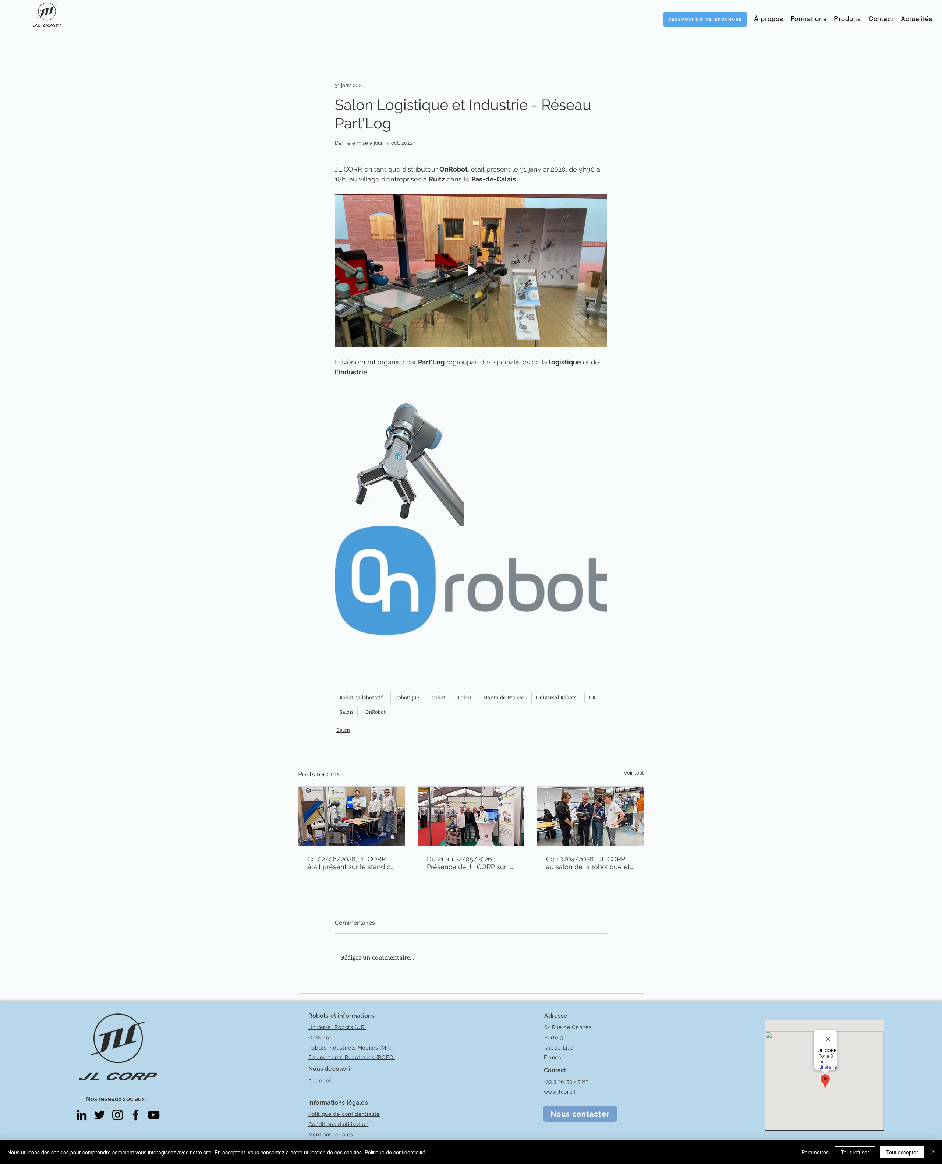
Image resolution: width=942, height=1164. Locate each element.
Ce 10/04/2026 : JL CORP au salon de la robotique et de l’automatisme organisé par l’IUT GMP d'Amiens (588, 863)
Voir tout (634, 773)
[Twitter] (99, 1115)
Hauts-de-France (504, 697)
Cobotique (407, 697)
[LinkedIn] (81, 1115)
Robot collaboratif (361, 697)
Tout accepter (902, 1152)
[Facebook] (135, 1115)
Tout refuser (855, 1152)
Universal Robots (556, 697)
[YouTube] (153, 1115)
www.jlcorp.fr (561, 1092)
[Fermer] (933, 1152)
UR (592, 697)
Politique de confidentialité (395, 1152)
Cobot (438, 697)
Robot (464, 697)
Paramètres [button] (815, 1152)
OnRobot (375, 711)
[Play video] (471, 270)
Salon (346, 711)
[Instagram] (117, 1115)
